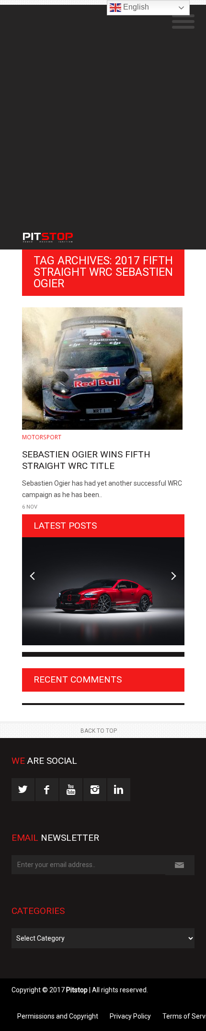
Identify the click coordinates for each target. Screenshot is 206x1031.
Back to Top (98, 730)
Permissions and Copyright (57, 1016)
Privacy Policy (130, 1016)
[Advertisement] (103, 107)
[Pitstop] (62, 233)
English (135, 7)
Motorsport (41, 437)
